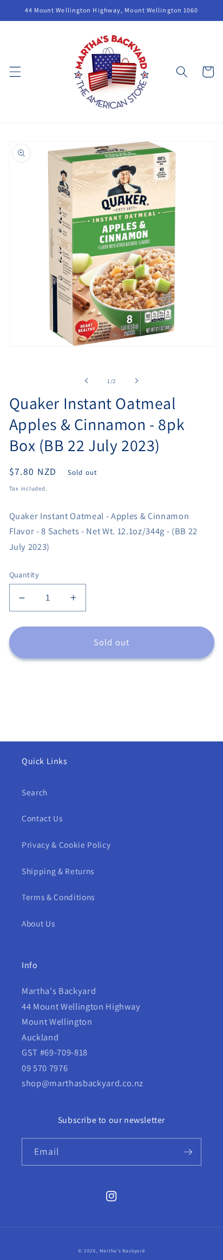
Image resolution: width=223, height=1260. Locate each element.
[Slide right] (136, 381)
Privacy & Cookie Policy (66, 844)
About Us (38, 923)
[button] (15, 72)
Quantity (24, 574)
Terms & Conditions (58, 896)
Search (35, 792)
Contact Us (42, 818)
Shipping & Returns (58, 871)
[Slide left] (87, 381)
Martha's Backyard (122, 1251)
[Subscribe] (188, 1152)
